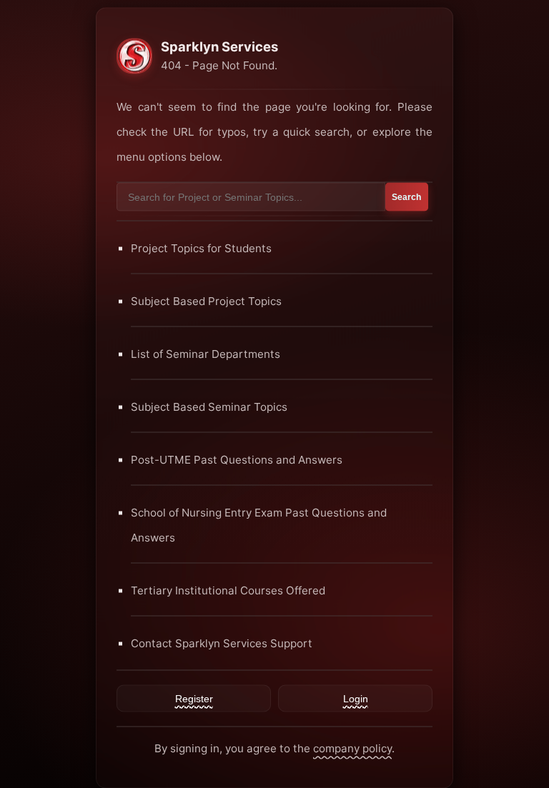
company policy (352, 747)
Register (194, 698)
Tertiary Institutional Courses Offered (228, 590)
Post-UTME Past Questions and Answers (236, 459)
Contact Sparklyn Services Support (221, 642)
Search (406, 196)
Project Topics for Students (201, 247)
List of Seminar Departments (205, 353)
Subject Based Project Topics (206, 300)
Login (355, 698)
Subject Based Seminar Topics (209, 406)
